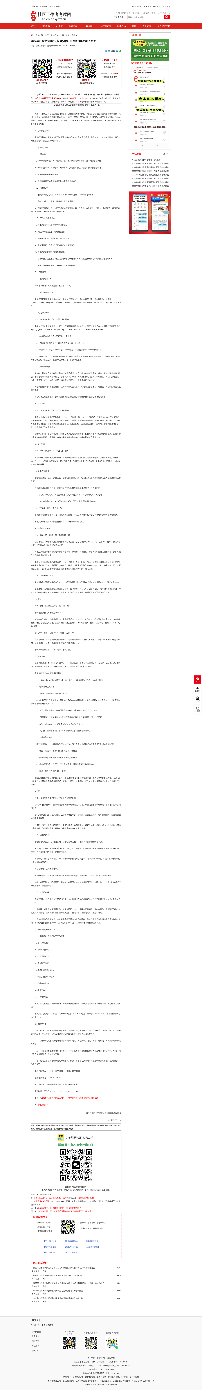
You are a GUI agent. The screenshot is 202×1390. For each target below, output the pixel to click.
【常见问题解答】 (71, 1252)
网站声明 (35, 1341)
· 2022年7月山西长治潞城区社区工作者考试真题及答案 (150, 178)
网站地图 (156, 6)
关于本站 (35, 1336)
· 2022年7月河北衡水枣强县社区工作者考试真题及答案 (150, 167)
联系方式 (111, 1358)
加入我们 (35, 1350)
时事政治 (121, 26)
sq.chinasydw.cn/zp (86, 1197)
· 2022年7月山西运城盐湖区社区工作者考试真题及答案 (150, 175)
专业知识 (147, 26)
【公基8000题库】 (71, 1241)
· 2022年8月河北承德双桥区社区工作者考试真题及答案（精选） (150, 163)
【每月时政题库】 (92, 1241)
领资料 (197, 691)
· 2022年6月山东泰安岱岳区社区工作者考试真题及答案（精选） (150, 186)
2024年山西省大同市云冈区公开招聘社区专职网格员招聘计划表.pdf (70, 1097)
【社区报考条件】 (50, 1252)
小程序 (197, 701)
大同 (73, 35)
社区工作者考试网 (49, 94)
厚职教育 (166, 6)
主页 (47, 35)
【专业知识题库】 (50, 1241)
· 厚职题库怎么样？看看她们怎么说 (145, 159)
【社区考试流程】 (92, 1246)
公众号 (197, 681)
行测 (134, 26)
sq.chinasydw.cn (66, 94)
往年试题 (88, 26)
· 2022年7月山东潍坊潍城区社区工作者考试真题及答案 (150, 182)
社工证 (59, 26)
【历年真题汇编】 (50, 1246)
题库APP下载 (163, 26)
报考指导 (73, 26)
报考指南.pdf (43, 1104)
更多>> (165, 153)
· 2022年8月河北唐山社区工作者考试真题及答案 (150, 171)
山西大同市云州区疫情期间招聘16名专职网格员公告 (60, 1207)
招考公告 (46, 26)
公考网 (197, 711)
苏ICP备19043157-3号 (117, 1361)
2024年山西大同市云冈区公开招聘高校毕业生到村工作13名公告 (64, 1211)
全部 (68, 35)
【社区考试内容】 (71, 1246)
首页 (33, 26)
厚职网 (33, 1325)
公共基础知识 (104, 26)
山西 (62, 35)
